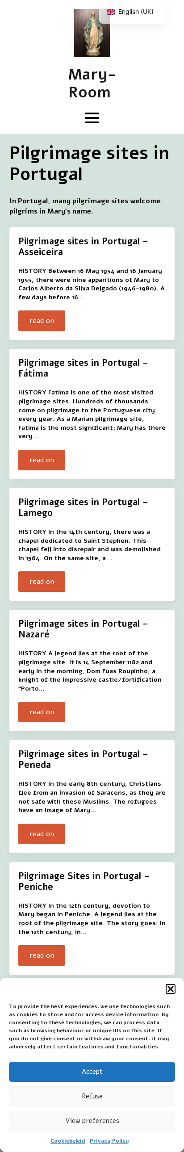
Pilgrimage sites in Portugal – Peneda (83, 760)
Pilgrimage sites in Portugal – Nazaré (83, 629)
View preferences (92, 1120)
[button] (170, 988)
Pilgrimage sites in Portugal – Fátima (83, 368)
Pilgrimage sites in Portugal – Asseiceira (83, 247)
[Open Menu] (92, 118)
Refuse (92, 1096)
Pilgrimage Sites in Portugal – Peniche (84, 881)
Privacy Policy (109, 1140)
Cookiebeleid (67, 1140)
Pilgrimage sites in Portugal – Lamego (83, 508)
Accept (92, 1071)
